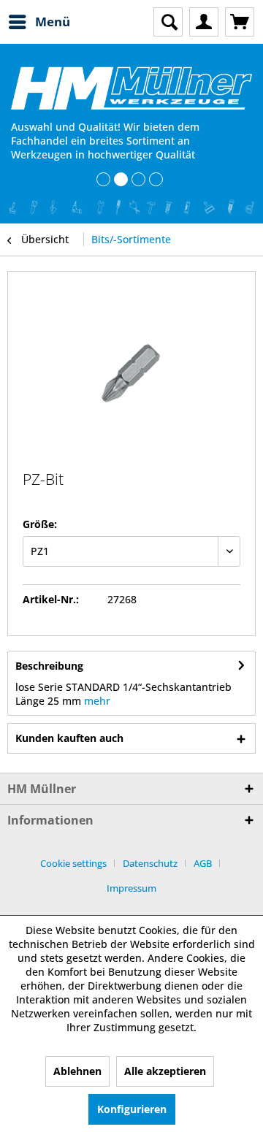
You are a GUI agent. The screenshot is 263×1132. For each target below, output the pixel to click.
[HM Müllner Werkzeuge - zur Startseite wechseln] (131, 88)
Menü (52, 21)
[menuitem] (38, 22)
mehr (97, 701)
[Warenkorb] (239, 22)
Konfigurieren (132, 1109)
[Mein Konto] (203, 22)
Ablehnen (77, 1071)
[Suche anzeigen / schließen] (168, 22)
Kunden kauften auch (69, 738)
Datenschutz (150, 863)
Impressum (131, 888)
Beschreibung (49, 666)
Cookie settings (73, 863)
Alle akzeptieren (165, 1071)
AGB (203, 863)
